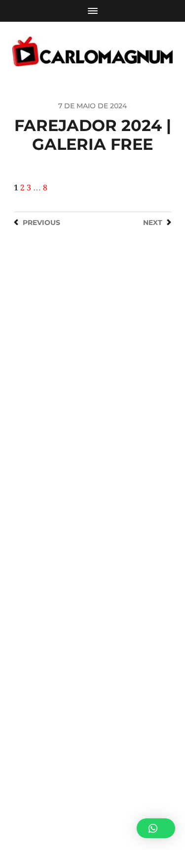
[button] (156, 828)
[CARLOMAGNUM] (92, 51)
